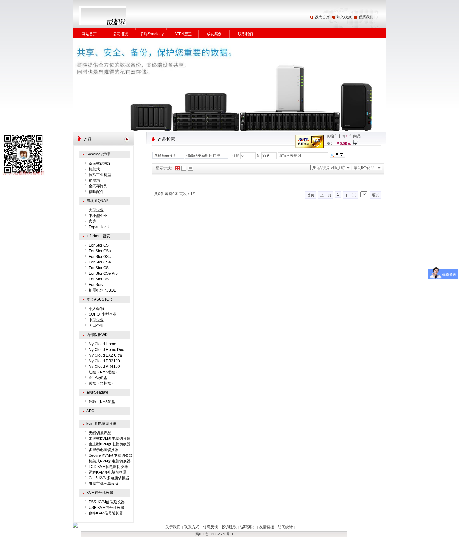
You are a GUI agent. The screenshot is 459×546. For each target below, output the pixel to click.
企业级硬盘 (98, 378)
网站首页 (89, 34)
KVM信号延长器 (99, 492)
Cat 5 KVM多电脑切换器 (109, 478)
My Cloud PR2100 (104, 361)
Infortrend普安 (98, 236)
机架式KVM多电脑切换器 (110, 461)
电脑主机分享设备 (104, 483)
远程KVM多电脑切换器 (108, 472)
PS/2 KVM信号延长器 (107, 502)
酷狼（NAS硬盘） (104, 402)
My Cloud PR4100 (104, 366)
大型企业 (96, 210)
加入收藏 (344, 17)
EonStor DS (99, 279)
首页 (310, 195)
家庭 (92, 221)
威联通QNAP (97, 201)
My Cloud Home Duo (106, 349)
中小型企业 (98, 216)
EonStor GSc (100, 256)
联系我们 (365, 17)
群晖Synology (152, 34)
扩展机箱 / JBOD (102, 290)
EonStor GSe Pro (103, 273)
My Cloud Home (102, 344)
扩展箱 (94, 180)
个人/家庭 (97, 309)
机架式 (94, 169)
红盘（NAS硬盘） (104, 372)
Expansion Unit (102, 227)
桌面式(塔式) (99, 163)
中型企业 (96, 320)
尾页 (375, 195)
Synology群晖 (98, 154)
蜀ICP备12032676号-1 (214, 534)
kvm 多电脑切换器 (101, 423)
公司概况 (120, 34)
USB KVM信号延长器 (106, 507)
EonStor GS (99, 245)
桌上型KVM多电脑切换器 (110, 444)
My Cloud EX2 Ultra (105, 355)
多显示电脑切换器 (104, 450)
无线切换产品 (100, 433)
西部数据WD (97, 334)
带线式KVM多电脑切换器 (110, 438)
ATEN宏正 (183, 34)
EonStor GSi (99, 268)
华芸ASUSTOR (99, 299)
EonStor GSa (100, 251)
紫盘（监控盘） (102, 383)
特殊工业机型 (100, 175)
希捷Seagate (97, 392)
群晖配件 (96, 191)
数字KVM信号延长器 (106, 513)
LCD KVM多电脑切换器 (108, 467)
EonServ (96, 285)
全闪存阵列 (98, 186)
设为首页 (322, 17)
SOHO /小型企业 (102, 314)
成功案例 (214, 34)
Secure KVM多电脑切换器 (110, 455)
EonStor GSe (100, 262)
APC (90, 411)
